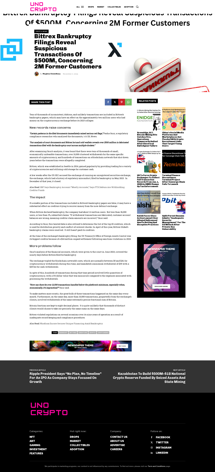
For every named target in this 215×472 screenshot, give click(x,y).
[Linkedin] (152, 453)
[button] (137, 6)
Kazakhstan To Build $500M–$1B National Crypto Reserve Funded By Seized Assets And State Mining (149, 378)
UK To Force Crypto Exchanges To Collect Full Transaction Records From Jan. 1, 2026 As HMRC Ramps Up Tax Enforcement (148, 181)
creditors (82, 332)
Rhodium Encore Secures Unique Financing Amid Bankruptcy (71, 323)
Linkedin (162, 452)
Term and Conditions (156, 466)
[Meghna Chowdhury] (37, 74)
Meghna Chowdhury (51, 74)
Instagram (163, 447)
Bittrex (73, 332)
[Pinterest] (121, 102)
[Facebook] (108, 102)
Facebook (163, 437)
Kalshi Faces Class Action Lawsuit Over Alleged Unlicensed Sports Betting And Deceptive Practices (148, 220)
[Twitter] (152, 443)
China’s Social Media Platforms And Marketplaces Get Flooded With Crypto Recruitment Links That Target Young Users (173, 139)
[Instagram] (152, 448)
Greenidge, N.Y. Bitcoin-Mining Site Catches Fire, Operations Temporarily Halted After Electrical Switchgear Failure (147, 139)
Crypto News (41, 31)
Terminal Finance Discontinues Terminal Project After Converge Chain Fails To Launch (173, 179)
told (85, 136)
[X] (115, 102)
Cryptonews (103, 332)
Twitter (162, 442)
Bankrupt (63, 332)
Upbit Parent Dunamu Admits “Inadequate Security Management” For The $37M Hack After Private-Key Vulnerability (173, 222)
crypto (92, 332)
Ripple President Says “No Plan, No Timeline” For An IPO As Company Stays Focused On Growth (66, 378)
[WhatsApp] (128, 102)
